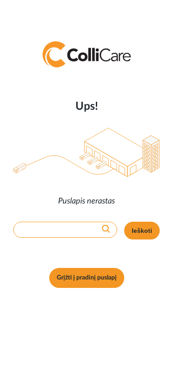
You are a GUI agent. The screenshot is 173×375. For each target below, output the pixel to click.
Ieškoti (142, 230)
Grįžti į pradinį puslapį (87, 278)
